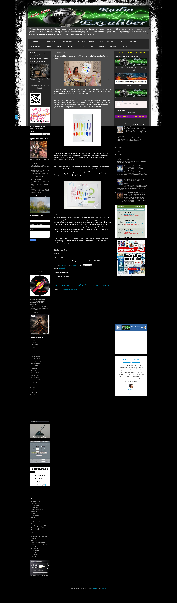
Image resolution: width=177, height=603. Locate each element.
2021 (33, 352)
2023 (33, 347)
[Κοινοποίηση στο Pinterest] (91, 265)
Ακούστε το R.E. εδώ (50, 41)
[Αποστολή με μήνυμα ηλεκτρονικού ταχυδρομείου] (84, 265)
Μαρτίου (33, 375)
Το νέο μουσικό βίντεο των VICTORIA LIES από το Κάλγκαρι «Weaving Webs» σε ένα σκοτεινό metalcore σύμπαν (40, 190)
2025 (33, 342)
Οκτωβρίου (34, 358)
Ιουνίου (33, 368)
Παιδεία (33, 534)
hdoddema (94, 588)
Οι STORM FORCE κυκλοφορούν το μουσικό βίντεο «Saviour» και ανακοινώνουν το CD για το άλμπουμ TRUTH (134, 181)
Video (32, 540)
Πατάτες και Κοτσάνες (37, 542)
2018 (33, 387)
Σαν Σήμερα (110, 41)
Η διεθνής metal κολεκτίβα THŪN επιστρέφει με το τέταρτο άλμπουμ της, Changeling (38, 302)
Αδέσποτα (34, 556)
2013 (33, 394)
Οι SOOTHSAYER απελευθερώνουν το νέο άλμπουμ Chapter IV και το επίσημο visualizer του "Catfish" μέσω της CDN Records (40, 182)
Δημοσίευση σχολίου (64, 276)
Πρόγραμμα (81, 41)
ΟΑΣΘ (32, 546)
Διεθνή (33, 507)
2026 (33, 340)
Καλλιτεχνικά (34, 522)
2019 (33, 385)
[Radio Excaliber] (128, 104)
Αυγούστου (34, 363)
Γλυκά (101, 41)
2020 (33, 382)
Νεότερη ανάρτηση (62, 285)
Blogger (104, 588)
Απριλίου (33, 372)
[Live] (118, 327)
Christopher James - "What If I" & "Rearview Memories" (40, 170)
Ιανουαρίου (34, 380)
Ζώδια (91, 46)
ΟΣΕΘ (32, 552)
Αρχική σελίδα (34, 41)
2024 (33, 345)
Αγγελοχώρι (34, 554)
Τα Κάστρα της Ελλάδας (37, 536)
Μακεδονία (34, 548)
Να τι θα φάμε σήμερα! (37, 526)
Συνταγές (91, 41)
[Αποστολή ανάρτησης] (80, 265)
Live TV (124, 46)
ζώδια (32, 524)
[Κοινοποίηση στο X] (87, 265)
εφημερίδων (135, 277)
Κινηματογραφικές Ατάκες (38, 544)
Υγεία (32, 513)
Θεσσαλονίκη (132, 41)
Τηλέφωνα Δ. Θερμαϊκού (37, 128)
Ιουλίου (33, 365)
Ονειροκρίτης (102, 46)
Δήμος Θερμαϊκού (35, 46)
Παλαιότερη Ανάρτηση (101, 285)
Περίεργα (58, 46)
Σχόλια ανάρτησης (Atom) (69, 289)
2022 (33, 349)
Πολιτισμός (62, 268)
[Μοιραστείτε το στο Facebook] (89, 265)
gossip (33, 511)
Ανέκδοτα (82, 46)
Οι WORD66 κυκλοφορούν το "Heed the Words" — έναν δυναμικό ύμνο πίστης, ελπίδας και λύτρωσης (40, 166)
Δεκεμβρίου (34, 354)
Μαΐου (33, 370)
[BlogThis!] (86, 265)
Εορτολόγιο (40, 271)
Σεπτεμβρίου (34, 361)
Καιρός (33, 517)
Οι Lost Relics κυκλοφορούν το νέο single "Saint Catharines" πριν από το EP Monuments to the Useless (40, 176)
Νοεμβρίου (34, 356)
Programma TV (34, 421)
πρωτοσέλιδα (128, 277)
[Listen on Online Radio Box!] (145, 327)
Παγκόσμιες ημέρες (36, 528)
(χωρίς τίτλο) (127, 127)
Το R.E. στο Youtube (67, 41)
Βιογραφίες (34, 550)
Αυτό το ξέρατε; (70, 46)
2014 (33, 392)
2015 (33, 389)
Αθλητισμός (113, 46)
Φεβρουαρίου (34, 377)
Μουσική (48, 46)
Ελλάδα (121, 41)
